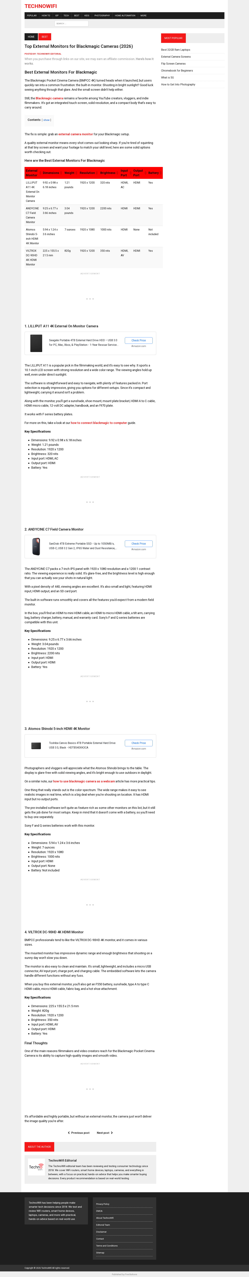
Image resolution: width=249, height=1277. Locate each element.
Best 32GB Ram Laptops (175, 49)
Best (76, 15)
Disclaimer (101, 1232)
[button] (39, 173)
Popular (32, 15)
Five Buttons (131, 1274)
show (46, 120)
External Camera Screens (176, 56)
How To (46, 15)
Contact (100, 1239)
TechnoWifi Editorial (49, 54)
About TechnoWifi (105, 1218)
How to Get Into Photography (178, 84)
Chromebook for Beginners (177, 70)
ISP (56, 15)
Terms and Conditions (107, 1245)
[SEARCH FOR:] (71, 23)
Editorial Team (103, 1225)
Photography (102, 15)
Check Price (139, 340)
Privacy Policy (102, 1204)
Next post (103, 1132)
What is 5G (167, 77)
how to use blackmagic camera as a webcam (84, 781)
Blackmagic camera (49, 98)
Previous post (80, 1132)
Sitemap (100, 1252)
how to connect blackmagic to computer (99, 423)
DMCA (99, 1211)
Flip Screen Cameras (173, 63)
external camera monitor (75, 134)
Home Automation (125, 15)
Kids (87, 15)
